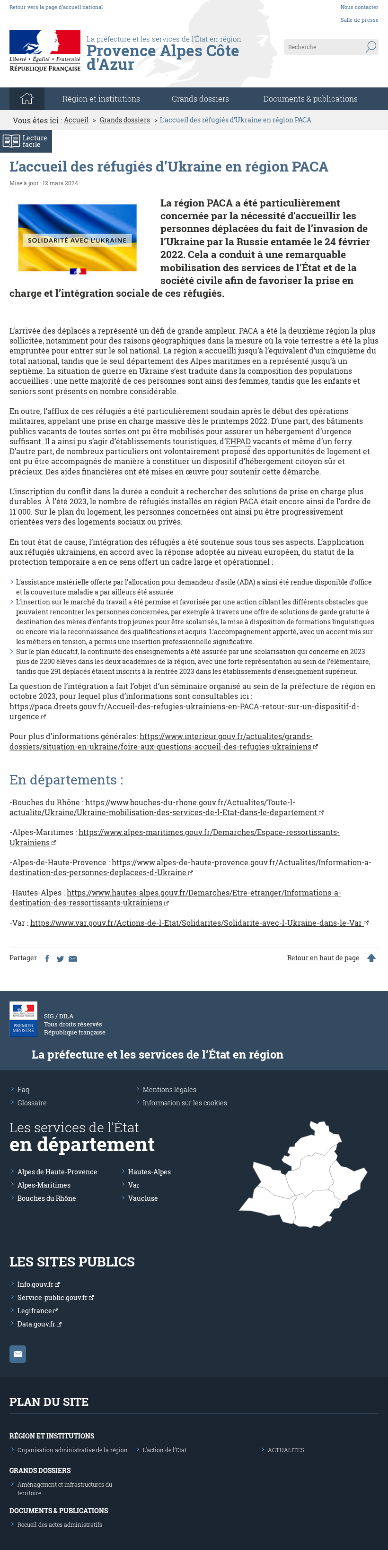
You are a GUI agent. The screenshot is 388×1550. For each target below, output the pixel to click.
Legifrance (35, 1310)
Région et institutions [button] (101, 98)
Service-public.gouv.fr (53, 1297)
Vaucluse (143, 1198)
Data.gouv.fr (37, 1323)
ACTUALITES (286, 1450)
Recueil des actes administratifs (60, 1524)
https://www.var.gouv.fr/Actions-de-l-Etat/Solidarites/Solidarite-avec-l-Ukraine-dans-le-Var (197, 923)
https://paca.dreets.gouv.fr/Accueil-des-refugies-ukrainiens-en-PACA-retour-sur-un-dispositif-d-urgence (184, 711)
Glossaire (32, 1102)
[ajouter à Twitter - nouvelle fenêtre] (59, 958)
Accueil (76, 120)
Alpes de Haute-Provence (57, 1171)
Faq (23, 1089)
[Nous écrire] (17, 1354)
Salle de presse (360, 19)
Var (134, 1184)
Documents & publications (311, 98)
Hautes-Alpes (149, 1171)
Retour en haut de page (323, 958)
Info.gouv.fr (36, 1284)
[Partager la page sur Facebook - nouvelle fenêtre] (47, 958)
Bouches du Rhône (47, 1198)
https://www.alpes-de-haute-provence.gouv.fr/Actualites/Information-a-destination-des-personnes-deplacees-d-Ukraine (190, 867)
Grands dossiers (200, 98)
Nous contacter (360, 6)
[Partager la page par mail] (72, 958)
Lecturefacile (35, 141)
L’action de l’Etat (164, 1450)
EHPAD (238, 441)
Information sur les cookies (185, 1102)
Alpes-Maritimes (44, 1184)
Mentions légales (169, 1089)
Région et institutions (51, 1435)
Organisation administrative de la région (73, 1450)
